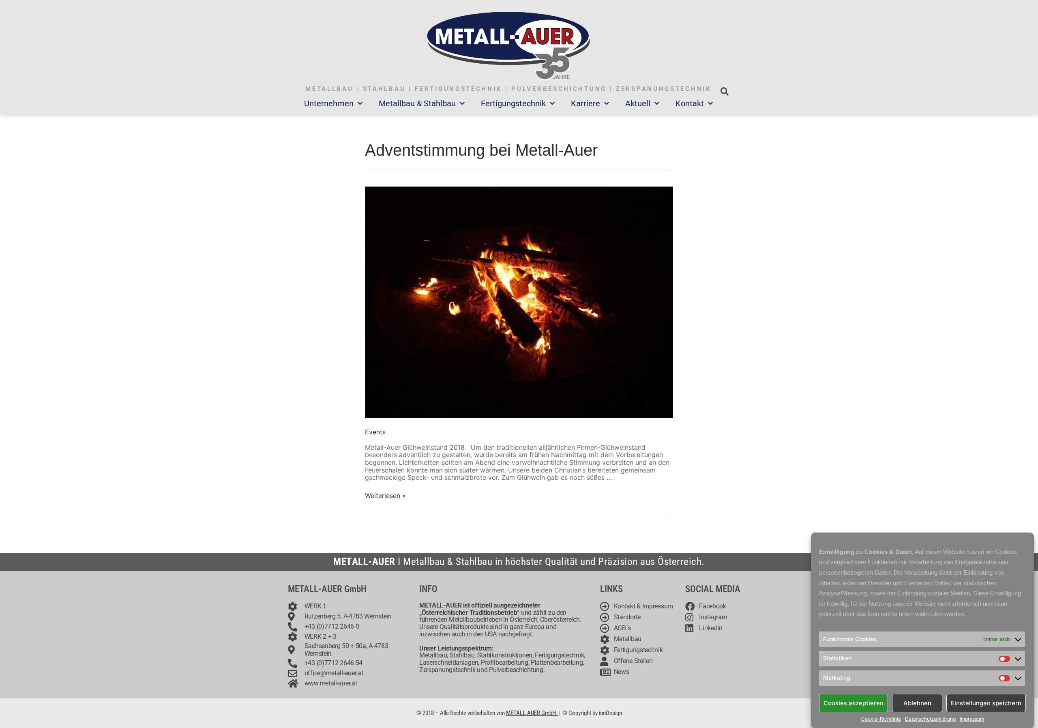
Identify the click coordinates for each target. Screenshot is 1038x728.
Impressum (972, 719)
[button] (724, 91)
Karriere (585, 103)
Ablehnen (917, 703)
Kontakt (690, 103)
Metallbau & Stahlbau (417, 103)
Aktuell (637, 103)
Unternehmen (329, 103)
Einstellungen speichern (986, 703)
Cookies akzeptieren (854, 703)
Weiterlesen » (385, 496)
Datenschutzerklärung (930, 719)
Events (375, 432)
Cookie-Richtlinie (881, 719)
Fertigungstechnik (513, 103)
